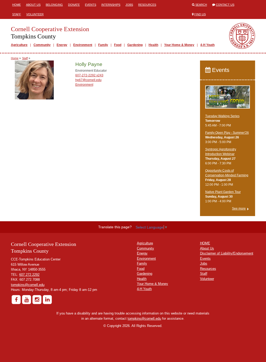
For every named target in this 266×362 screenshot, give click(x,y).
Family (103, 45)
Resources (147, 4)
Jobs (129, 4)
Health (153, 45)
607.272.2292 (29, 275)
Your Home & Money (179, 45)
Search (201, 4)
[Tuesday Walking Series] (227, 99)
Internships (110, 4)
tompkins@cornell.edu (27, 285)
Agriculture (19, 45)
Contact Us (225, 4)
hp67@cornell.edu (88, 80)
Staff (16, 14)
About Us (33, 4)
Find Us (200, 14)
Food (117, 45)
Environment (82, 45)
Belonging (54, 4)
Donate (74, 4)
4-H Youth (207, 45)
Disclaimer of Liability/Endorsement (226, 253)
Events (90, 4)
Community (42, 45)
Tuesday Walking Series (222, 116)
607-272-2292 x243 (89, 75)
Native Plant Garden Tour (223, 192)
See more (239, 208)
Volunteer (35, 14)
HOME (205, 243)
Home (16, 4)
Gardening (135, 45)
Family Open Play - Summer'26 (227, 133)
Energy (62, 45)
